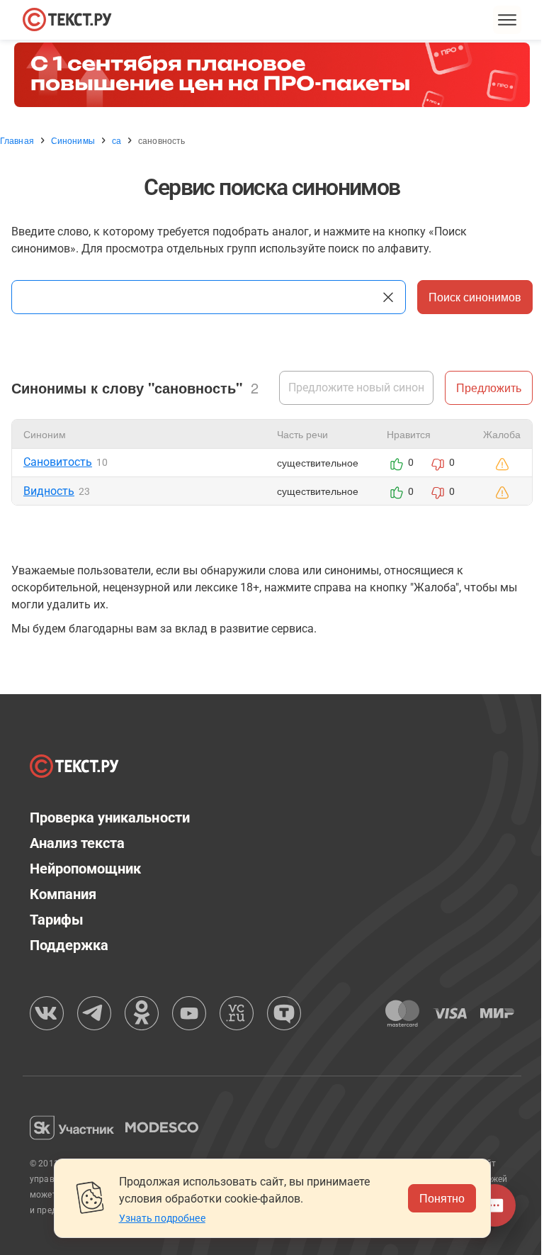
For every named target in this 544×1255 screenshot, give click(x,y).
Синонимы (73, 140)
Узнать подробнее (162, 1218)
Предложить (488, 387)
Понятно (442, 1198)
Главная (17, 140)
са (116, 140)
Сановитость (57, 462)
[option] (272, 75)
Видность (48, 491)
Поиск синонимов (475, 297)
